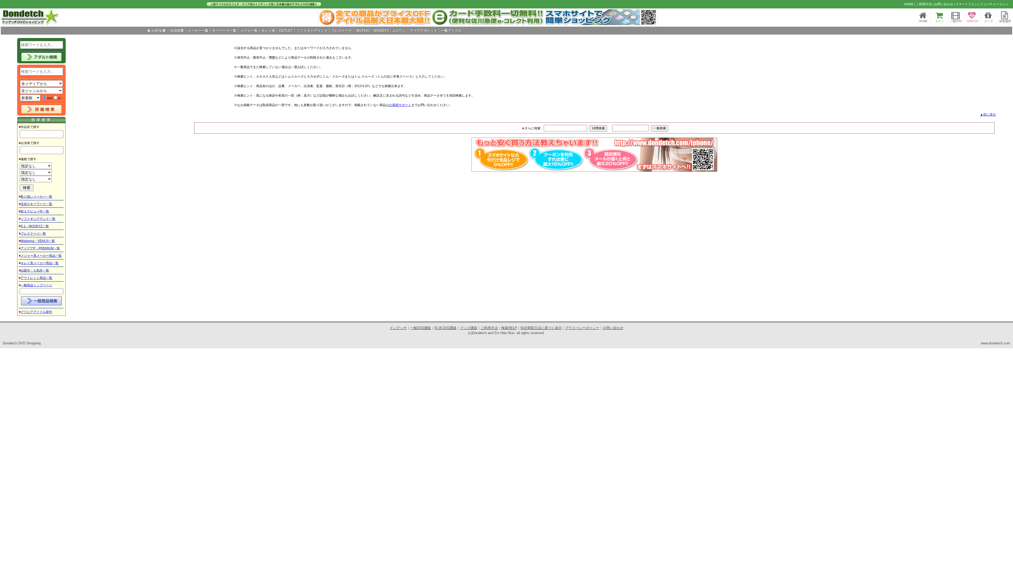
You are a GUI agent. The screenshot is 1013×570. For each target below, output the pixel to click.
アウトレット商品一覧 (36, 278)
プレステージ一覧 (33, 233)
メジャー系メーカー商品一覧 (41, 256)
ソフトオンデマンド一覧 (38, 219)
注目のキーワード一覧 (36, 204)
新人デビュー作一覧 (35, 211)
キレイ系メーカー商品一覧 (40, 263)
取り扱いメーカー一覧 (36, 196)
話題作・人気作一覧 (35, 270)
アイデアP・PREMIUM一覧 (40, 248)
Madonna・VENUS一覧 (38, 241)
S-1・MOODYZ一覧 (35, 226)
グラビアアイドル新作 (36, 312)
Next (650, 17)
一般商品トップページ (36, 285)
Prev (325, 17)
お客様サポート (400, 105)
